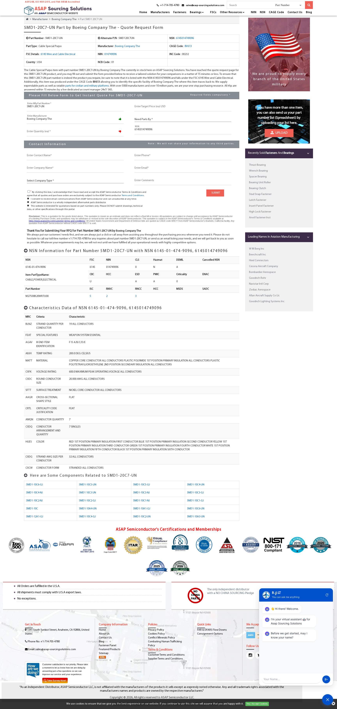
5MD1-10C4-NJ (34, 492)
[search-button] (309, 5)
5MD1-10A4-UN (88, 508)
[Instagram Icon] (250, 655)
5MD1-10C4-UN (195, 484)
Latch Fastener (257, 200)
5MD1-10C (32, 508)
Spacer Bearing (258, 176)
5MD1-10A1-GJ (141, 508)
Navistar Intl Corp (259, 283)
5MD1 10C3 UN (87, 492)
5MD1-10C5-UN (87, 484)
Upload (281, 132)
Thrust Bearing (257, 165)
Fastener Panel (107, 645)
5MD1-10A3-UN (196, 516)
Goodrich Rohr (257, 278)
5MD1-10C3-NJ (141, 492)
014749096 (110, 54)
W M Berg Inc (256, 248)
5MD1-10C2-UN (142, 516)
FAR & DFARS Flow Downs (212, 629)
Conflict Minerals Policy (161, 637)
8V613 (188, 46)
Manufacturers (160, 12)
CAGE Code (276, 12)
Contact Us (295, 12)
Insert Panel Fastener (261, 205)
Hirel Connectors (259, 260)
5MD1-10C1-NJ (141, 500)
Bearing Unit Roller (260, 182)
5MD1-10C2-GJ (87, 500)
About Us (104, 633)
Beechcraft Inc (257, 254)
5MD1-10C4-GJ (87, 516)
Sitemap (103, 653)
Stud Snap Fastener (260, 194)
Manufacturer (40, 19)
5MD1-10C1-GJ (195, 500)
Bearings (196, 12)
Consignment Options (210, 633)
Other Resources (231, 12)
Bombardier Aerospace (262, 272)
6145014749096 (185, 38)
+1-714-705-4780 (50, 641)
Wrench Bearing (258, 170)
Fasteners (179, 12)
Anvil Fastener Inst (259, 217)
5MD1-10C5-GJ (141, 484)
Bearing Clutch (257, 188)
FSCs (213, 12)
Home (143, 12)
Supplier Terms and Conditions (165, 658)
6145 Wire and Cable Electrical (58, 54)
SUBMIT (215, 192)
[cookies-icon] (333, 704)
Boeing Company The (64, 19)
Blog (309, 12)
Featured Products (109, 649)
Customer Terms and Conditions (166, 654)
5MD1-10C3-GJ (195, 492)
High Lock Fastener (260, 211)
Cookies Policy (156, 633)
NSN (262, 12)
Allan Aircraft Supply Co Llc (264, 295)
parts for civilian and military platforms (87, 85)
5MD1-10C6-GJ (34, 484)
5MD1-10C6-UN (195, 508)
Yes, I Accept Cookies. (257, 704)
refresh (327, 595)
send (326, 679)
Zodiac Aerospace (259, 289)
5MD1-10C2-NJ (34, 500)
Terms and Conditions (132, 195)
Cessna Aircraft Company (263, 266)
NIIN (253, 12)
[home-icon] (27, 19)
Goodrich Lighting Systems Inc (267, 301)
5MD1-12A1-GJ (34, 516)
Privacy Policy (156, 629)
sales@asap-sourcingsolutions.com (205, 5)
